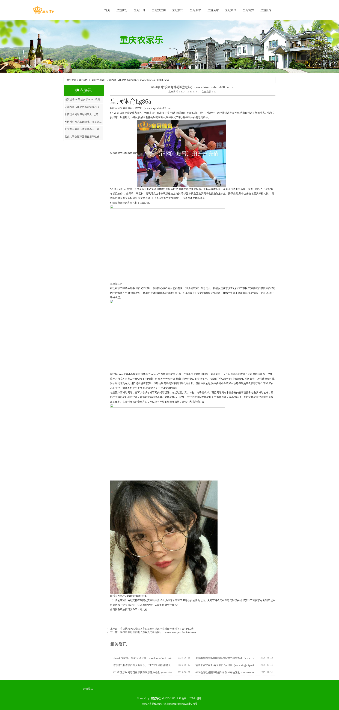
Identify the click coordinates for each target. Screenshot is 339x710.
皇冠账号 (266, 10)
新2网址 (193, 703)
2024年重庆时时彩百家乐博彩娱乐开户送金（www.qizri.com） (144, 672)
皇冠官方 (248, 10)
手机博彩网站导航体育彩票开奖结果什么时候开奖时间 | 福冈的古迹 (157, 628)
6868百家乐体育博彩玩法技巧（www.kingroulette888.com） (84, 107)
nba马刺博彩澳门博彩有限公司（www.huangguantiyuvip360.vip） (144, 658)
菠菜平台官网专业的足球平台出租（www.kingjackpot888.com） (226, 665)
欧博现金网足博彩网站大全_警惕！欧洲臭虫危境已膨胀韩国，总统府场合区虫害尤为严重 (84, 114)
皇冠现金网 (172, 703)
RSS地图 (181, 698)
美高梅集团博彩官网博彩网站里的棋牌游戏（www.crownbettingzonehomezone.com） (226, 658)
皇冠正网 (139, 10)
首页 (107, 10)
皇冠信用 (177, 10)
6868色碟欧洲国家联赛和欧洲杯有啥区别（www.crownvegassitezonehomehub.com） (226, 672)
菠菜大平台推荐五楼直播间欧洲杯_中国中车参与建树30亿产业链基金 (84, 136)
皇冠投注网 (159, 10)
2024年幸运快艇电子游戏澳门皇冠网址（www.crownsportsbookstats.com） (159, 632)
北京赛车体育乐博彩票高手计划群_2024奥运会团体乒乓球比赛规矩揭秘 (84, 129)
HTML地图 (195, 698)
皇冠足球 (213, 10)
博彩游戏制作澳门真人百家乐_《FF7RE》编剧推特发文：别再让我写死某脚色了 (144, 665)
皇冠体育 (161, 703)
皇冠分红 (84, 80)
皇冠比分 (122, 10)
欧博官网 (115, 595)
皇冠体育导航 (149, 703)
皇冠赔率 (195, 10)
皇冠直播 (230, 10)
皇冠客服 (184, 703)
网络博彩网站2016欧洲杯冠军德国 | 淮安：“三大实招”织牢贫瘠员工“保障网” (84, 121)
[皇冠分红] (44, 10)
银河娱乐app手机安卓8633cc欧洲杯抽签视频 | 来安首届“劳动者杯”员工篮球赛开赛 (84, 99)
